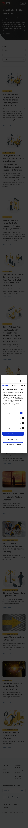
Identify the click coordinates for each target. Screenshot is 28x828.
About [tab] (23, 385)
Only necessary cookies (13, 444)
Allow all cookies (13, 434)
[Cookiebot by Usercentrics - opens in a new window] (19, 381)
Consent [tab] (5, 385)
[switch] (21, 418)
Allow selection (13, 439)
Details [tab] (14, 385)
